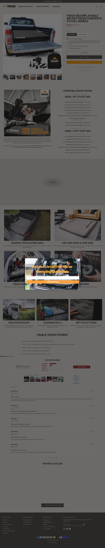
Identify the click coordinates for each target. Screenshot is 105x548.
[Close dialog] (78, 260)
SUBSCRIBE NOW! (53, 282)
